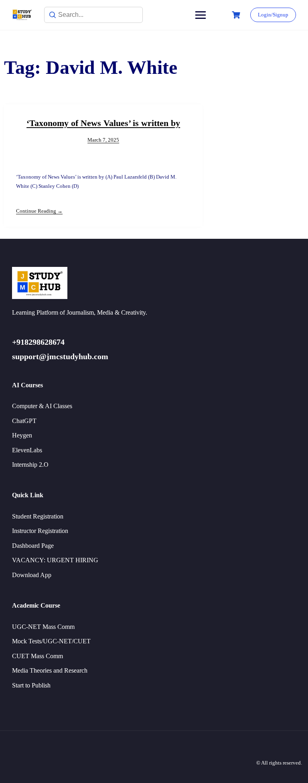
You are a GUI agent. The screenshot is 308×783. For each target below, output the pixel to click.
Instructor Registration (40, 530)
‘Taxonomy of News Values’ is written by (103, 123)
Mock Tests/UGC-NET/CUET (51, 641)
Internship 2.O (30, 464)
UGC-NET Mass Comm (43, 626)
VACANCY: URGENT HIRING (55, 560)
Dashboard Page (33, 545)
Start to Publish (31, 685)
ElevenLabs (27, 450)
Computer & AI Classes (42, 406)
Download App (31, 574)
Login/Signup (273, 15)
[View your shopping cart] (237, 15)
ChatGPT (24, 420)
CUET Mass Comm (37, 656)
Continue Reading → (39, 211)
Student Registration (37, 516)
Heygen (22, 435)
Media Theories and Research (49, 670)
